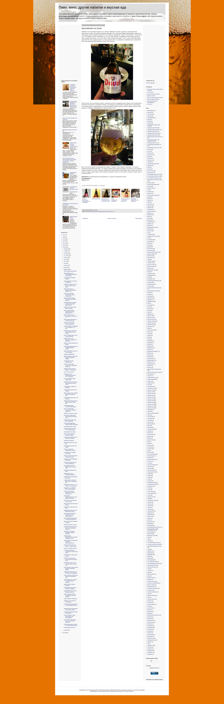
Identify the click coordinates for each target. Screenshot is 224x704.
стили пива (150, 491)
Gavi (148, 597)
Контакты (149, 104)
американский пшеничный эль (154, 136)
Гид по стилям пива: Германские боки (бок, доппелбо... (70, 410)
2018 (64, 241)
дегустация (150, 248)
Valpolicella (150, 650)
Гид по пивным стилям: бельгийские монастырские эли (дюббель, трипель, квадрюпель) (69, 160)
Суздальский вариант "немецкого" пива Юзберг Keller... (71, 551)
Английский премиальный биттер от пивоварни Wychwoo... (70, 528)
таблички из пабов (152, 500)
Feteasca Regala (151, 595)
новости (149, 381)
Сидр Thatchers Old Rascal (70, 598)
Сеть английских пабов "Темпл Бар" (69, 379)
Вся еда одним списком (153, 99)
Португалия (150, 423)
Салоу (149, 463)
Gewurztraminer (151, 599)
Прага (148, 425)
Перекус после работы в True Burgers (70, 601)
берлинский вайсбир (152, 184)
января (66, 630)
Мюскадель (150, 374)
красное (149, 315)
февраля (66, 269)
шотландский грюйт (152, 561)
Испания (149, 282)
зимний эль (150, 262)
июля (65, 259)
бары (148, 167)
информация (150, 275)
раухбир (149, 431)
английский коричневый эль (154, 144)
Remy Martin (150, 634)
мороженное (150, 363)
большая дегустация (152, 195)
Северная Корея (151, 472)
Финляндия (150, 525)
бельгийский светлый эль (153, 176)
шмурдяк (149, 558)
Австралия (150, 114)
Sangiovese (150, 638)
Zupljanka (149, 654)
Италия (149, 286)
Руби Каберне (150, 456)
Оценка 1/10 (150, 391)
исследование (151, 284)
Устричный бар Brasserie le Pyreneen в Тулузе (70, 438)
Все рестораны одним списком (155, 97)
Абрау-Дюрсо (150, 110)
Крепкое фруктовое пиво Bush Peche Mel (70, 420)
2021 (64, 235)
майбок (149, 344)
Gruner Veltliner (151, 604)
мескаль (149, 355)
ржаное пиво (150, 440)
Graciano (149, 600)
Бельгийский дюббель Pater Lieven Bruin (71, 612)
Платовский (150, 416)
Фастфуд (149, 523)
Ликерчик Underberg (69, 440)
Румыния (149, 457)
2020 (64, 237)
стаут (148, 489)
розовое (149, 448)
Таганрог (149, 502)
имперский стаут (151, 270)
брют (148, 202)
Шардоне (149, 551)
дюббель (149, 255)
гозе (148, 238)
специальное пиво (152, 484)
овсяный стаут (151, 388)
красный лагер (151, 319)
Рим (148, 441)
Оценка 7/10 (150, 404)
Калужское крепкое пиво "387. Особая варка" (70, 429)
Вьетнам (149, 229)
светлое (110, 211)
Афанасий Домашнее (69, 354)
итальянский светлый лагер (154, 287)
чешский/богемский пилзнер (154, 546)
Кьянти (149, 331)
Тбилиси (149, 505)
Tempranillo (150, 645)
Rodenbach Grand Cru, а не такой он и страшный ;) (70, 485)
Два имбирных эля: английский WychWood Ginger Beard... (70, 274)
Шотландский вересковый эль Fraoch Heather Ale (70, 519)
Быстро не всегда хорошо (70, 548)
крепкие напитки (151, 321)
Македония (150, 347)
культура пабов (151, 330)
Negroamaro (150, 620)
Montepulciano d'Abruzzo (153, 615)
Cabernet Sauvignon (152, 588)
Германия (149, 234)
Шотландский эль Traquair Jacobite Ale (70, 281)
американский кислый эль (153, 129)
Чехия (148, 540)
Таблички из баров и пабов (70, 413)
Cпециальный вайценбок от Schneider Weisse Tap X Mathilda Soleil (73, 104)
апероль (149, 153)
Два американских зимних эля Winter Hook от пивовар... (70, 581)
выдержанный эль (151, 227)
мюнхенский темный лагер (154, 372)
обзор (148, 384)
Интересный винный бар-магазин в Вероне (70, 463)
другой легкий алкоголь (153, 252)
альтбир (149, 123)
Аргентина (150, 154)
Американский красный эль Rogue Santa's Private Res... (70, 402)
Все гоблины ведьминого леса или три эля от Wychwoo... (70, 621)
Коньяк (149, 310)
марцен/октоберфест (152, 351)
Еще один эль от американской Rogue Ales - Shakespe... (70, 375)
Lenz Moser (150, 608)
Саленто (149, 461)
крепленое (150, 326)
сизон (148, 477)
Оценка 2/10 (150, 395)
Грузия (149, 245)
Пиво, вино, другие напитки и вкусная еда (92, 7)
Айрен (149, 119)
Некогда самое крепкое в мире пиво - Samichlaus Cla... (70, 481)
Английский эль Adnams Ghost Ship (70, 453)
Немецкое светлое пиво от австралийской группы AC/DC (70, 383)
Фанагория (150, 521)
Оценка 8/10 (150, 406)
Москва (149, 365)
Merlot (148, 613)
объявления (150, 386)
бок (148, 189)
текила (149, 507)
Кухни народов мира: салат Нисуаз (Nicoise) (70, 336)
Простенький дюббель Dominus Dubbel (69, 434)
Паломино (150, 409)
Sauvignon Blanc (151, 640)
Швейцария (150, 554)
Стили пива (150, 92)
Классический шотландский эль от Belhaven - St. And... (71, 327)
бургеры (149, 206)
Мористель (150, 362)
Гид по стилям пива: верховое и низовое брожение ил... (69, 492)
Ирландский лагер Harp (70, 432)
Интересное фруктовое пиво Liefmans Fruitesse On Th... (70, 417)
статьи (149, 488)
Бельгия (99, 211)
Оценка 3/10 (150, 397)
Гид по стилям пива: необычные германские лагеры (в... (70, 365)
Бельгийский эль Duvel (69, 627)
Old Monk (149, 624)
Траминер (149, 513)
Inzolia (149, 606)
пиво (148, 411)
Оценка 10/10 (105, 211)
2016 (64, 245)
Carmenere (150, 590)
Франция (149, 533)
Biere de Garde (151, 585)
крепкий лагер (150, 323)
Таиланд (149, 504)
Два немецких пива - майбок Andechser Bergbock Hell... (71, 394)
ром (148, 450)
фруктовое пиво (151, 535)
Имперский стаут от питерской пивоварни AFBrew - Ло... (70, 290)
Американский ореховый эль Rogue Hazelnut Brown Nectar (70, 304)
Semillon (149, 641)
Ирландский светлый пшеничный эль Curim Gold (70, 467)
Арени (149, 156)
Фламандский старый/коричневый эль (152, 529)
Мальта (149, 349)
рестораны (150, 434)
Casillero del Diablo (152, 592)
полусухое (150, 418)
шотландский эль (151, 565)
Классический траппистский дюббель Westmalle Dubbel (71, 568)
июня (65, 261)
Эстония (149, 570)
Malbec (149, 609)
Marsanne (149, 611)
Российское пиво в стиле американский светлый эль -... (70, 564)
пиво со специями (151, 413)
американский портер (152, 135)
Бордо (149, 197)
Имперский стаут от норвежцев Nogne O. (69, 474)
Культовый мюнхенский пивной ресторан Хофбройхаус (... (69, 515)
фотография (150, 532)
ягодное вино (150, 577)
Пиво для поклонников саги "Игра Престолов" (70, 456)
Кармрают (150, 299)
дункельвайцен (151, 254)
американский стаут (152, 142)
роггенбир (149, 447)
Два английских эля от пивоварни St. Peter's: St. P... (70, 316)
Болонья (149, 193)
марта (65, 267)
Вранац (149, 225)
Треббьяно (150, 514)
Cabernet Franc (151, 586)
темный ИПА (150, 511)
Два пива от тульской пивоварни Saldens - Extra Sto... (69, 533)
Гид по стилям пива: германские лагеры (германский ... (69, 295)
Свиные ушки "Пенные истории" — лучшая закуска (73, 144)
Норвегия (149, 383)
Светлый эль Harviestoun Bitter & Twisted (70, 308)
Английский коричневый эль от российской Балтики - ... (71, 605)
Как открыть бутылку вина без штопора (70, 501)
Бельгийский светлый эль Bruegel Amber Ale (70, 591)
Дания (149, 246)
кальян (149, 292)
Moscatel (149, 617)
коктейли (149, 308)
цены (148, 537)
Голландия (150, 239)
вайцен (149, 207)
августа (66, 257)
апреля (66, 265)
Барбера (149, 165)
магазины (149, 342)
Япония (149, 579)
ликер (148, 337)
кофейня (149, 314)
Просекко (149, 427)
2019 (64, 239)
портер (149, 422)
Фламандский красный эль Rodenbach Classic (70, 511)
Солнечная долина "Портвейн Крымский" (70, 406)
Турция (149, 518)
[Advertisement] (68, 51)
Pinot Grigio (150, 627)
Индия (149, 271)
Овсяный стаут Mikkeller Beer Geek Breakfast (70, 488)
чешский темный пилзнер (153, 544)
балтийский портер (152, 163)
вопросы (149, 223)
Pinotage (149, 631)
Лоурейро (149, 340)
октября (66, 253)
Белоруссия (150, 172)
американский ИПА (152, 127)
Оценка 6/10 (150, 402)
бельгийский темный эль (153, 178)
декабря (66, 249)
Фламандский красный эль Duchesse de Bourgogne (70, 572)
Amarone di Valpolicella (153, 583)
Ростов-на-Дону (151, 454)
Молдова (149, 356)
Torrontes (149, 647)
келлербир (150, 305)
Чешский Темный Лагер (153, 542)
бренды (149, 200)
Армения (149, 158)
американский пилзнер (153, 133)
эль (113, 211)
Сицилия (149, 481)
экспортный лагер (151, 567)
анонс (148, 151)
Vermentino (150, 652)
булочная (149, 204)
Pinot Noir (149, 629)
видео (148, 216)
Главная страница (111, 218)
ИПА (148, 277)
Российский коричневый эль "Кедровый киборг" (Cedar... (71, 348)
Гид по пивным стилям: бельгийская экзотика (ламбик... (70, 595)
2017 (64, 243)
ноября (66, 251)
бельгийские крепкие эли (91, 211)
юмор (148, 576)
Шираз (149, 556)
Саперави (149, 466)
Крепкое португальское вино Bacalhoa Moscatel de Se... (70, 559)
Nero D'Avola (150, 622)
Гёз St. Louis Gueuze (69, 372)
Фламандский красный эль (154, 527)
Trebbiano (149, 649)
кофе (148, 312)
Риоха (148, 443)
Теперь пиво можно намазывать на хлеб (69, 450)
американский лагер (152, 131)
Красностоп (150, 317)
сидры (149, 475)
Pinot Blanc (150, 625)
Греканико (150, 241)
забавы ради (150, 261)
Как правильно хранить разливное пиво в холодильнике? (74, 189)
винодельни (150, 221)
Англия (149, 149)
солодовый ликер (151, 482)
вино (148, 218)
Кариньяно (150, 298)
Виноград (149, 220)
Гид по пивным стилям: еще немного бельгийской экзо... (71, 576)
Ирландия (150, 279)
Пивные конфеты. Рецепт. (70, 524)
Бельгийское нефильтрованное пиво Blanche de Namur (70, 497)
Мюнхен (149, 367)
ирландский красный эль (153, 280)
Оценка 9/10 (150, 407)
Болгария (149, 191)
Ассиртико (150, 160)
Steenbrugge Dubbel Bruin (70, 271)
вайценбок (150, 209)
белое (148, 169)
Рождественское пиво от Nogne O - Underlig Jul (70, 369)
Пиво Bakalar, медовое (73, 173)
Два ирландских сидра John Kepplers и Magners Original (71, 357)
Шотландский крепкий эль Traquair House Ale (70, 320)
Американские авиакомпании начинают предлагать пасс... (71, 537)
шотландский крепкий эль (153, 563)
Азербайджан (150, 117)
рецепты (149, 436)
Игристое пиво (151, 266)
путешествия (150, 429)
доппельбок (150, 250)
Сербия (149, 473)
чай (148, 539)
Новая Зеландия (151, 379)
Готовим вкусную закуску (70, 426)
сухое (148, 495)
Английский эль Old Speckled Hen (68, 361)
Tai (148, 643)
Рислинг (149, 445)
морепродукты (151, 360)
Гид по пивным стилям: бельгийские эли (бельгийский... (69, 616)
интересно (150, 273)
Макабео (149, 346)
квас (148, 303)
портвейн (149, 420)
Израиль (149, 268)
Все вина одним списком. (153, 94)
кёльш (148, 306)
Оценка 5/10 (150, 400)
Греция (149, 243)
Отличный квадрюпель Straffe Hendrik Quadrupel (71, 424)
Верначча (149, 214)
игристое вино (151, 264)
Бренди (149, 198)
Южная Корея (150, 574)
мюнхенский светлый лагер (154, 369)
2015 (64, 247)
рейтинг (149, 432)
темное (149, 509)
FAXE (148, 593)
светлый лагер (151, 470)
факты (149, 520)
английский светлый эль (153, 147)
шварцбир (150, 552)
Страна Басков (151, 493)
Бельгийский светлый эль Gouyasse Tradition (70, 588)
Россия (149, 452)
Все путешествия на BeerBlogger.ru (152, 102)
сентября (66, 255)
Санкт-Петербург (151, 464)
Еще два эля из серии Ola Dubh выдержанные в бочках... (70, 332)
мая (65, 263)
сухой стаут (150, 496)
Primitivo (149, 633)
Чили (148, 549)
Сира (148, 479)
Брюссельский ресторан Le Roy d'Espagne (70, 351)
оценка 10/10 (150, 393)
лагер (148, 333)
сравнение (150, 486)
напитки (149, 375)
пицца (148, 415)
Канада (149, 294)
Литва (148, 339)
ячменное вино (151, 581)
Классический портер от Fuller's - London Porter (70, 545)
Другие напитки (151, 95)
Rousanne (149, 636)
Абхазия (149, 112)
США (148, 498)
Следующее (85, 218)
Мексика (149, 353)
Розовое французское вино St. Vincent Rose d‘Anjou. (70, 625)
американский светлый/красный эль (153, 140)
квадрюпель (150, 301)
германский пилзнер (152, 236)
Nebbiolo (149, 618)
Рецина (149, 438)
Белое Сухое (150, 170)
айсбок (149, 121)
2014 (64, 632)
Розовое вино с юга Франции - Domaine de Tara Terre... (70, 340)
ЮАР (148, 572)
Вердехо (149, 213)
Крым (148, 328)
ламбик (149, 335)
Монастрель (150, 358)
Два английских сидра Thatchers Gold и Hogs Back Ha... (70, 299)
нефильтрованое (151, 377)
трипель (149, 516)
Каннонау (149, 296)
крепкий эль (150, 324)
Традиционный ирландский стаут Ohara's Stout (70, 609)
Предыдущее (138, 218)
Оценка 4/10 (150, 399)
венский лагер (150, 211)
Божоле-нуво (150, 188)
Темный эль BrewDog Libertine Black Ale (69, 323)
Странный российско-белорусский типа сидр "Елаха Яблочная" (73, 88)
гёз (148, 232)
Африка (149, 162)
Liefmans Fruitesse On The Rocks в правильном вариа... (70, 285)
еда (148, 259)
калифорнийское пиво (152, 290)
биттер (149, 186)
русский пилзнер (151, 459)
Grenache (149, 602)
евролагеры (150, 257)
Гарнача (149, 230)
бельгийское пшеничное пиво (154, 179)
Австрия (149, 116)
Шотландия (150, 560)
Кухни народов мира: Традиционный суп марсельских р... (69, 312)
